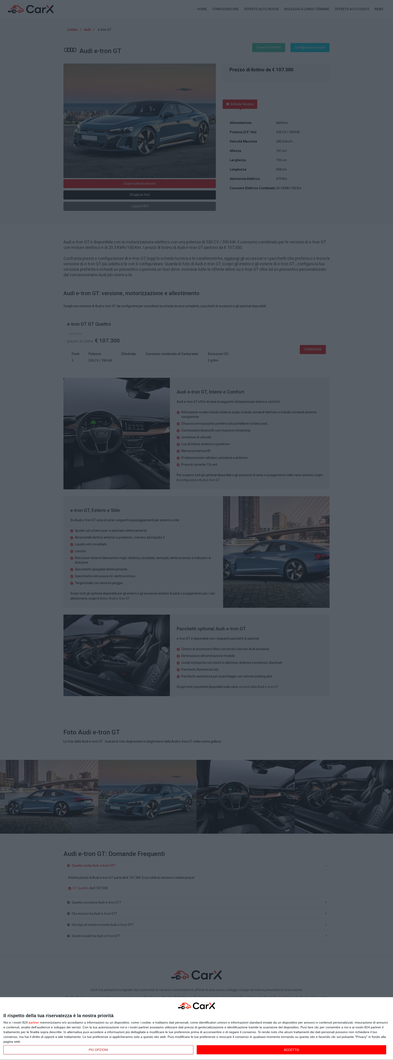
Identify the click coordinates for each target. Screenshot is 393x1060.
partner (34, 1022)
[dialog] (196, 1028)
